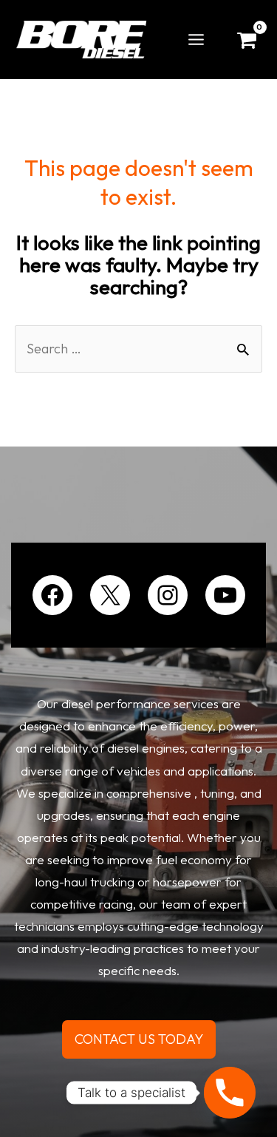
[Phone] (230, 1093)
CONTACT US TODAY (139, 1039)
